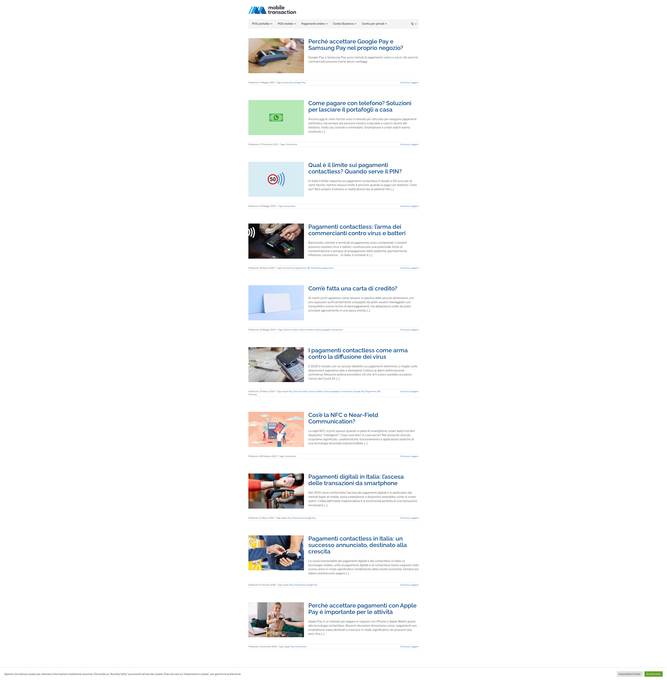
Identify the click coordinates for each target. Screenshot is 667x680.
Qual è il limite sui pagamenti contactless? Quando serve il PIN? (355, 168)
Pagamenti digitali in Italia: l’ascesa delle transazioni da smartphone (356, 480)
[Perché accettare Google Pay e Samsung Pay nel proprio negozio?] (276, 55)
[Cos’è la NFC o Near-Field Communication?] (276, 429)
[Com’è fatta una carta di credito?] (276, 302)
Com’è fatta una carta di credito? (352, 288)
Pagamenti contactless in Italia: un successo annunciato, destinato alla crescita (357, 545)
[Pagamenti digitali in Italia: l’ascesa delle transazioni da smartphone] (276, 491)
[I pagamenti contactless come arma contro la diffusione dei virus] (276, 364)
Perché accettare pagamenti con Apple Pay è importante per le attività (362, 608)
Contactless (288, 82)
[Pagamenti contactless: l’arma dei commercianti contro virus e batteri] (276, 241)
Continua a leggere (409, 82)
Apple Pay (287, 391)
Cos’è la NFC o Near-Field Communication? (343, 418)
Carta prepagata (323, 329)
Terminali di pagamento (322, 268)
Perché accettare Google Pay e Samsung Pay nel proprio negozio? (355, 44)
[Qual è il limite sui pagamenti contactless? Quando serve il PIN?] (276, 179)
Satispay (252, 394)
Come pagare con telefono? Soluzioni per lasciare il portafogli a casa (359, 106)
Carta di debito (306, 329)
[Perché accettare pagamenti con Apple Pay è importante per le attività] (276, 619)
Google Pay (300, 82)
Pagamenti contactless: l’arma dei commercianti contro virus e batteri (357, 230)
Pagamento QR (302, 268)
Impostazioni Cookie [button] (630, 674)
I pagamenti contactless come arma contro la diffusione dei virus (358, 353)
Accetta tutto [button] (654, 674)
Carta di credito (290, 329)
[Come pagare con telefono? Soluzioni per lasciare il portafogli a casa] (276, 117)
